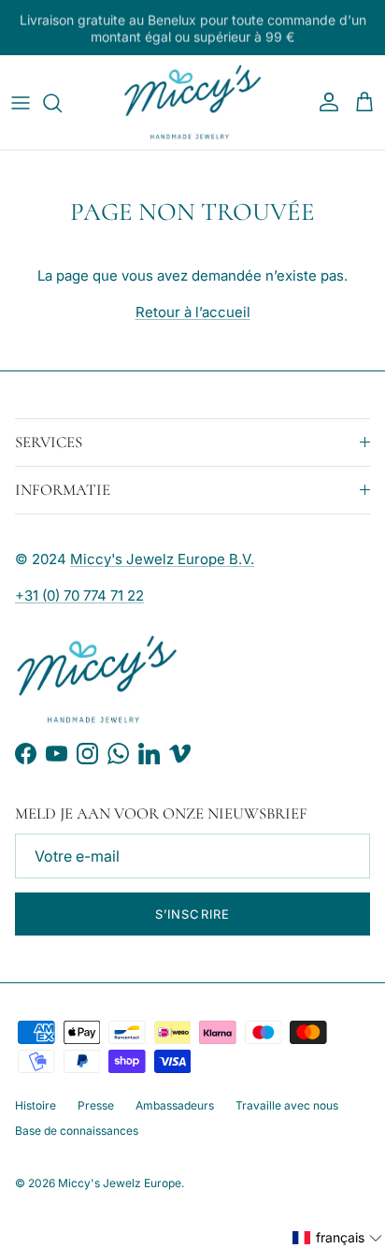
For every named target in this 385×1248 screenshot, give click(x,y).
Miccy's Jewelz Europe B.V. (162, 559)
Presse (96, 1105)
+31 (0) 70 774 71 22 (79, 595)
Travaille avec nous (286, 1105)
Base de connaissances (76, 1131)
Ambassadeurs (174, 1105)
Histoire (35, 1105)
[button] (338, 1237)
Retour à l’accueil (192, 312)
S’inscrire (192, 914)
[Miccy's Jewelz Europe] (192, 103)
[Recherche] (61, 102)
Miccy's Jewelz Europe (119, 1183)
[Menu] (20, 102)
